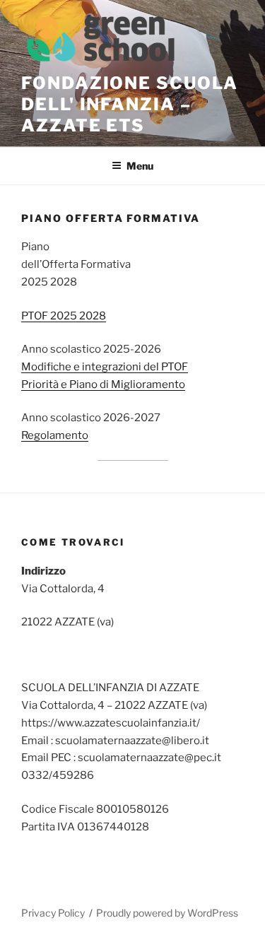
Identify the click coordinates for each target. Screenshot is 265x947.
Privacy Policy (53, 913)
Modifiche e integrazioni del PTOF (104, 366)
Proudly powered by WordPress (167, 913)
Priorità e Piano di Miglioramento (103, 384)
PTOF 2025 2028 (63, 316)
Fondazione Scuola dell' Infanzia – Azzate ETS (129, 104)
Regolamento (54, 435)
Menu (139, 166)
